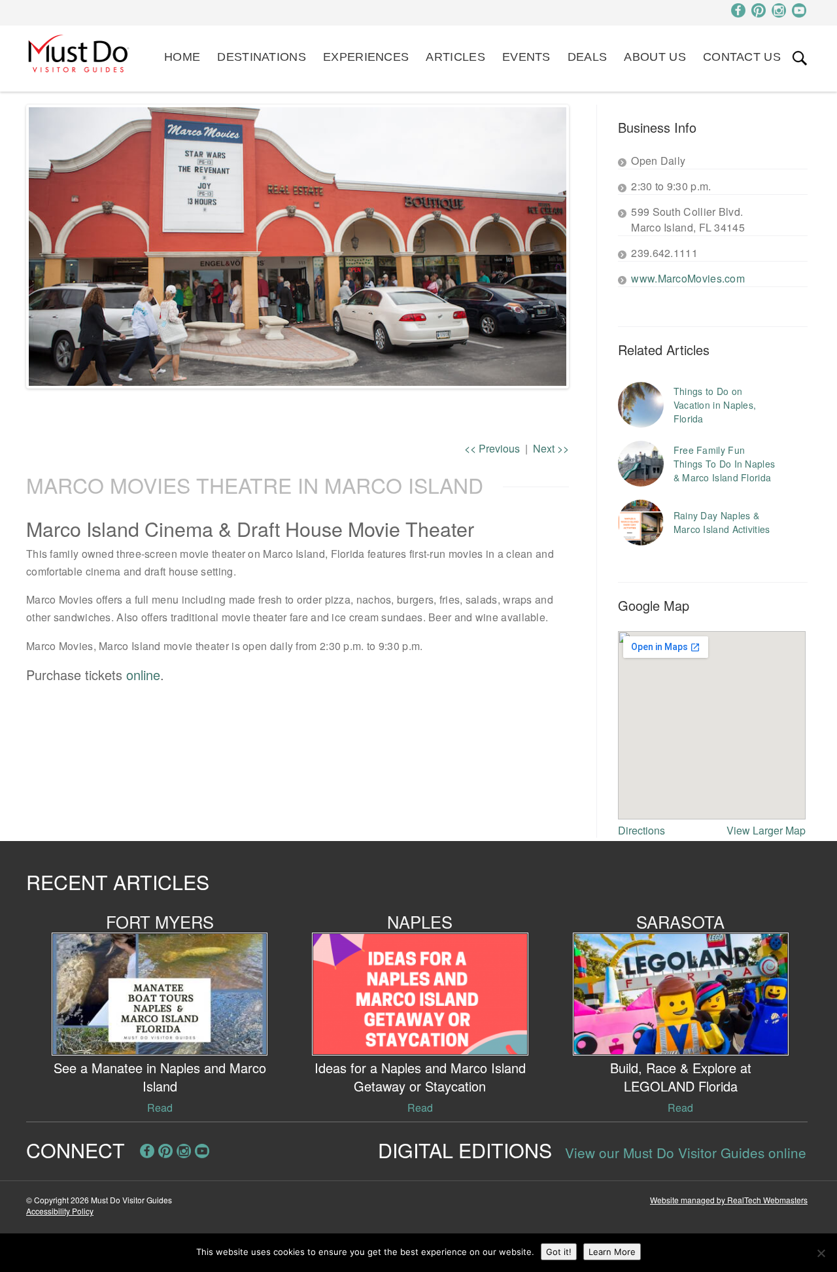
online (143, 674)
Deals (587, 56)
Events (526, 56)
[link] (800, 58)
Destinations (261, 56)
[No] (820, 1253)
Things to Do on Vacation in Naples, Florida (715, 405)
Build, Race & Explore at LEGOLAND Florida (680, 1076)
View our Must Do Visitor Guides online (685, 1152)
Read (160, 1107)
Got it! (559, 1251)
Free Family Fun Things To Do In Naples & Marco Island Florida (725, 463)
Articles (455, 56)
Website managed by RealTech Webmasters (729, 1199)
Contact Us (742, 56)
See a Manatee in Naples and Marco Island (160, 1076)
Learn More (612, 1251)
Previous (492, 448)
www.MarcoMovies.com (688, 278)
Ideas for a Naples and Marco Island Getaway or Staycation (420, 1076)
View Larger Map (766, 830)
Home (182, 56)
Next (586, 246)
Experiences (366, 56)
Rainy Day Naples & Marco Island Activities (722, 522)
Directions (641, 830)
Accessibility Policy (60, 1210)
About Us (654, 56)
